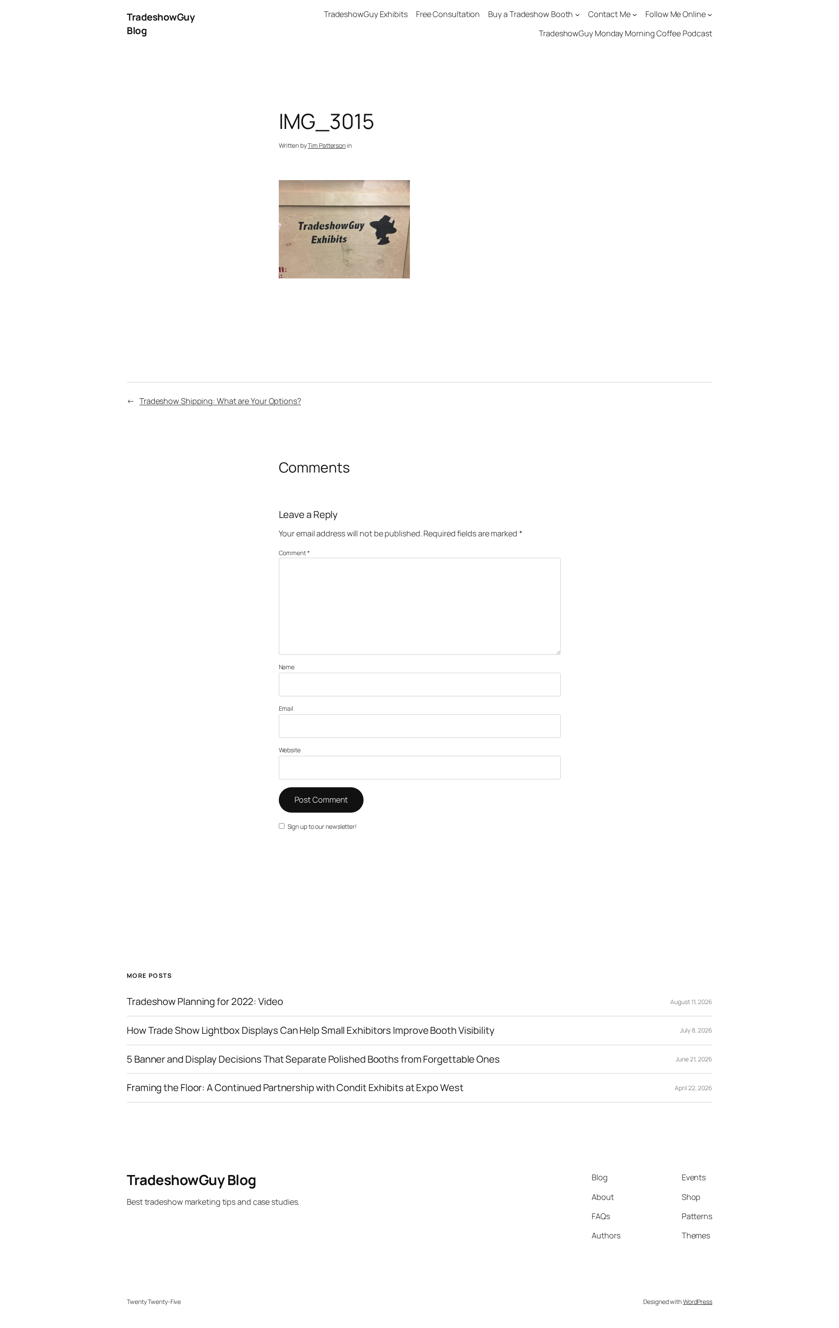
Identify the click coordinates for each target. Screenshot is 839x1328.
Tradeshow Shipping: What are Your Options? (220, 401)
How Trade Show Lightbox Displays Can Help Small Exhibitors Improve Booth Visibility (311, 1030)
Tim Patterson (327, 145)
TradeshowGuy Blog (192, 1179)
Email (286, 708)
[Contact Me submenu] (634, 14)
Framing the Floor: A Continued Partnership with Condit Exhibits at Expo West (295, 1087)
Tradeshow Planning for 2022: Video (205, 1001)
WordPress (697, 1301)
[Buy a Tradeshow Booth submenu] (577, 14)
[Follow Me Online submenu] (709, 14)
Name (287, 667)
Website (290, 750)
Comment (294, 553)
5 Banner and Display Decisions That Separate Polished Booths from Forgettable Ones (313, 1059)
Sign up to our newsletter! (322, 826)
